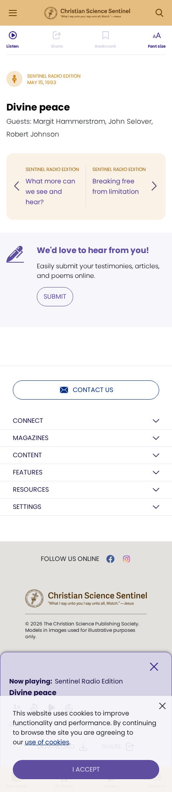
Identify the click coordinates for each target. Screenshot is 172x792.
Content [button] (27, 455)
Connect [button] (28, 420)
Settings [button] (27, 506)
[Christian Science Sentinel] (87, 13)
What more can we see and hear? (50, 192)
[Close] (154, 667)
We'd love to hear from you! (93, 250)
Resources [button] (31, 489)
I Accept (86, 769)
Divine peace (38, 107)
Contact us (93, 389)
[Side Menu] (12, 13)
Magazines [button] (30, 437)
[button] (17, 186)
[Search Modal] (159, 13)
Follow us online (70, 559)
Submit (55, 296)
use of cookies (47, 742)
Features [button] (27, 472)
